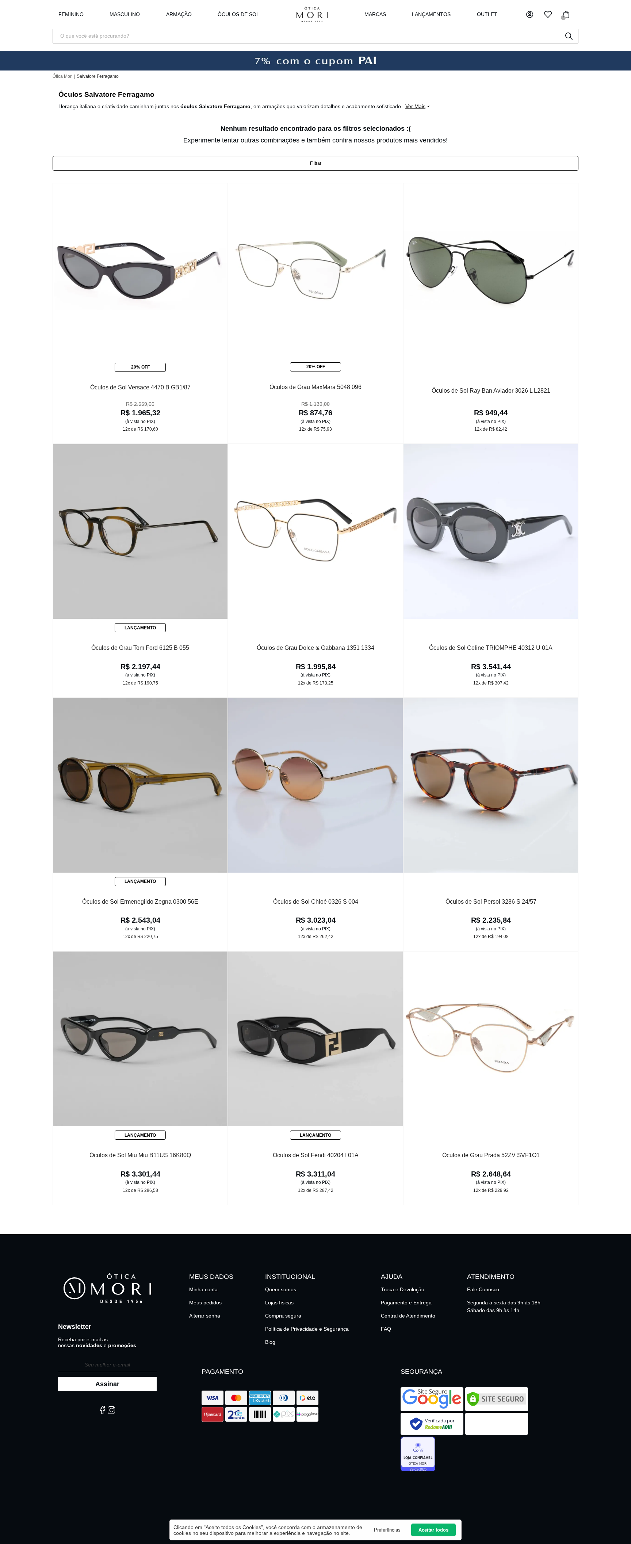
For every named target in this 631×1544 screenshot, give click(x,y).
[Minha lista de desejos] (548, 14)
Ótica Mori (63, 76)
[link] (238, 14)
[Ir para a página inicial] (312, 14)
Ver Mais (415, 106)
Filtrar (315, 163)
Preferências (387, 1530)
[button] (529, 14)
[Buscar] (569, 36)
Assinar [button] (107, 1384)
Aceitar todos (433, 1530)
